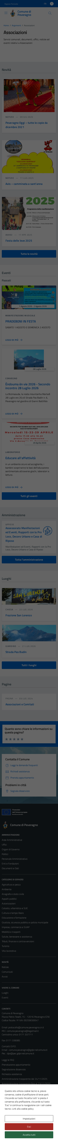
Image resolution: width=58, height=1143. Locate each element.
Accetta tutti (29, 1134)
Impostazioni (29, 1118)
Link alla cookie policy (23, 1108)
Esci (29, 1126)
